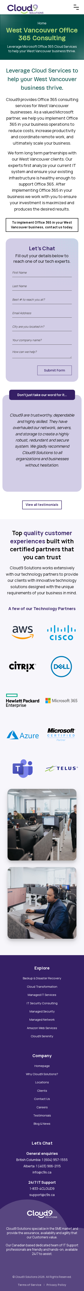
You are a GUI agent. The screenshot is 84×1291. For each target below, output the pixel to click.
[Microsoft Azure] (23, 734)
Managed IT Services (42, 995)
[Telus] (61, 768)
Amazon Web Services (42, 1028)
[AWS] (23, 632)
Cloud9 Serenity (42, 1036)
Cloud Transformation (42, 987)
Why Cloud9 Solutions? (42, 1074)
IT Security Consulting (42, 1003)
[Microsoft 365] (61, 700)
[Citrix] (23, 666)
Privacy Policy (56, 1285)
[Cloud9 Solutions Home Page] (25, 4)
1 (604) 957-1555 (55, 1159)
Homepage (42, 1066)
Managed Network (42, 1019)
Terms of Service (29, 1285)
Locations (42, 1082)
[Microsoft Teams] (23, 768)
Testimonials (42, 1115)
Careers (42, 1107)
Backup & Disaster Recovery (42, 978)
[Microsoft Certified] (61, 734)
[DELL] (61, 666)
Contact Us (42, 1099)
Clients (42, 1091)
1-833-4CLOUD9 (42, 1188)
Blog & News (42, 1124)
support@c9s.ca (42, 1194)
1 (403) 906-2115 (48, 1166)
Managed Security (42, 1011)
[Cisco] (61, 632)
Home (42, 23)
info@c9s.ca (42, 1172)
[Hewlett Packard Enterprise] (23, 700)
